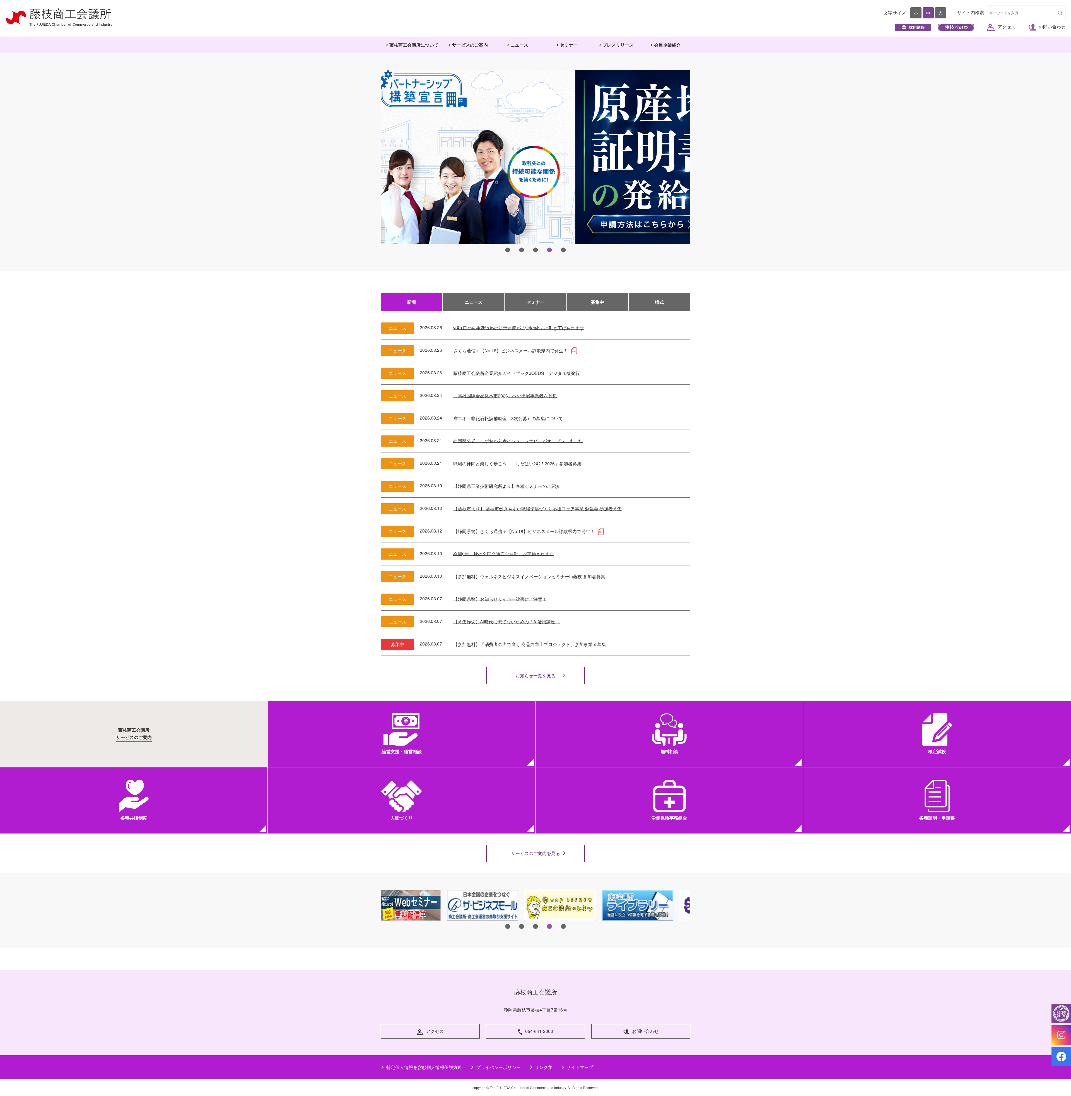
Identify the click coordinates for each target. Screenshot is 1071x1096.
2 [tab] (521, 250)
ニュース (474, 302)
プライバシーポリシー (498, 1067)
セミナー (535, 302)
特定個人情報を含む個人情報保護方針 (424, 1067)
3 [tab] (535, 250)
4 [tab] (549, 250)
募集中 (597, 302)
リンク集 (544, 1067)
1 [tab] (507, 250)
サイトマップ (579, 1067)
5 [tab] (563, 250)
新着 (411, 302)
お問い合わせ (1052, 26)
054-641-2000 (539, 1031)
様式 (659, 302)
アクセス (1006, 26)
